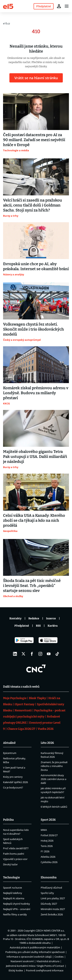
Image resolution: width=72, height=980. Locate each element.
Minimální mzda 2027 (53, 909)
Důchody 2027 (49, 903)
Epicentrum (9, 753)
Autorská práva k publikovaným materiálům (35, 947)
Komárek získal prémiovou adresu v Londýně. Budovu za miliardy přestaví (35, 393)
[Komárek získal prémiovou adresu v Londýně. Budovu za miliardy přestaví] (36, 364)
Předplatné (21, 625)
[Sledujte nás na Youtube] (49, 654)
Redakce (33, 618)
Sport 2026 (48, 819)
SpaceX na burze (12, 887)
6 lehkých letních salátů (54, 806)
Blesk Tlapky (37, 698)
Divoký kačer (10, 864)
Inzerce (51, 618)
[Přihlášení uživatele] (59, 6)
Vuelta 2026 (46, 729)
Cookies (59, 956)
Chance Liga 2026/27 (21, 729)
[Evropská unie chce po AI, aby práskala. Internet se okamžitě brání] (36, 240)
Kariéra (53, 625)
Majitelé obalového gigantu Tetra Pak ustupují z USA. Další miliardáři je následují (35, 456)
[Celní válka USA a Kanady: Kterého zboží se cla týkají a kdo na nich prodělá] (36, 492)
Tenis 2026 (47, 846)
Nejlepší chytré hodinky (16, 903)
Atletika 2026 (48, 856)
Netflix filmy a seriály (15, 914)
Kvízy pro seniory (13, 776)
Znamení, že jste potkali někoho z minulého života (54, 766)
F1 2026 (45, 851)
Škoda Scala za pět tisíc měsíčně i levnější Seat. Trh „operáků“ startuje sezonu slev (32, 585)
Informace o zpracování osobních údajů (29, 956)
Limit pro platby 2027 (53, 898)
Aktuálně (9, 743)
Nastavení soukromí (22, 961)
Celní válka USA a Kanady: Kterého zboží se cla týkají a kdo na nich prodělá (34, 520)
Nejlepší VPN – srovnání (16, 909)
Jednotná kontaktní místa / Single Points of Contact (35, 966)
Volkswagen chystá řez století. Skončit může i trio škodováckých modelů (33, 329)
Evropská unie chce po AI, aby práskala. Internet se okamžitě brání (36, 266)
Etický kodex (16, 970)
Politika (8, 819)
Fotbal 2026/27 (49, 835)
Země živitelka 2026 (52, 914)
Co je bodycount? (13, 787)
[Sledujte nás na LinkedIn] (15, 654)
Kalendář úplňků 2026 (15, 782)
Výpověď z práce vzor (15, 859)
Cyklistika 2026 (49, 862)
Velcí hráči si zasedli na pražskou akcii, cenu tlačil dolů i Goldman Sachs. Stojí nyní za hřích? (32, 205)
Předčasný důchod (51, 887)
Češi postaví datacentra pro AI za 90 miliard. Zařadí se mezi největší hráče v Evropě (34, 139)
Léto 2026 (47, 743)
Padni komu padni (13, 853)
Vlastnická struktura (47, 961)
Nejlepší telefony (12, 893)
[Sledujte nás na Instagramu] (40, 654)
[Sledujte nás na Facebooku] (32, 654)
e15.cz (6, 23)
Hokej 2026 (47, 840)
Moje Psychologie (14, 698)
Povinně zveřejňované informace (44, 970)
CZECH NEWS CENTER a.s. (50, 930)
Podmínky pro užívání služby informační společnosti (35, 952)
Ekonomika (48, 877)
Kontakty (15, 618)
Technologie (11, 877)
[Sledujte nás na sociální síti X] (23, 654)
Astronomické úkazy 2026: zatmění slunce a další (53, 779)
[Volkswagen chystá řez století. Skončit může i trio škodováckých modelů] (36, 300)
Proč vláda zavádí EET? (16, 848)
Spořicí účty (47, 893)
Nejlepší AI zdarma (13, 898)
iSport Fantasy (24, 704)
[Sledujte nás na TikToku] (57, 654)
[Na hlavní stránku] (8, 6)
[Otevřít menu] (66, 6)
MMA (44, 830)
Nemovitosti (23, 710)
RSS (38, 625)
